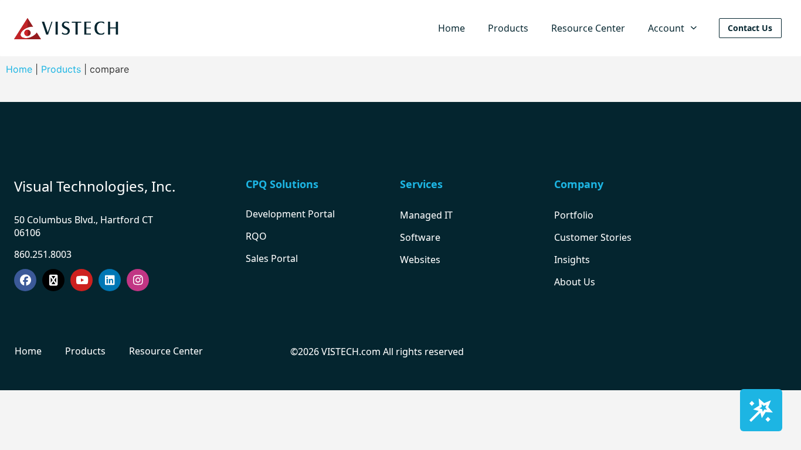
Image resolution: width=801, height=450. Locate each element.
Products (508, 28)
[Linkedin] (110, 280)
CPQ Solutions (282, 184)
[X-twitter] (53, 280)
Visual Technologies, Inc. (94, 186)
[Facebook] (25, 280)
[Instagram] (138, 280)
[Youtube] (81, 280)
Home (451, 28)
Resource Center (588, 28)
